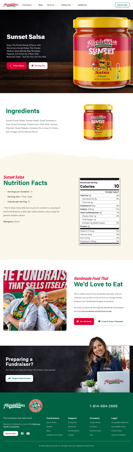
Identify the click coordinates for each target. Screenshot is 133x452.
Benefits (49, 426)
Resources (72, 426)
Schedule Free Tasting (55, 435)
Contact (71, 435)
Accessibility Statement (120, 422)
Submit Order (122, 5)
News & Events (95, 430)
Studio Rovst (89, 446)
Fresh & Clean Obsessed (112, 321)
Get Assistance (73, 430)
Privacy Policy (116, 430)
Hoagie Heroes (95, 422)
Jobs (91, 435)
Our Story (93, 426)
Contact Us (82, 5)
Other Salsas (18, 65)
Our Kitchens (85, 321)
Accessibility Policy (118, 426)
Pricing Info (40, 65)
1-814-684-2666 (104, 406)
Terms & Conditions (118, 435)
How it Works (51, 422)
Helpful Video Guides (21, 378)
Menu (41, 5)
